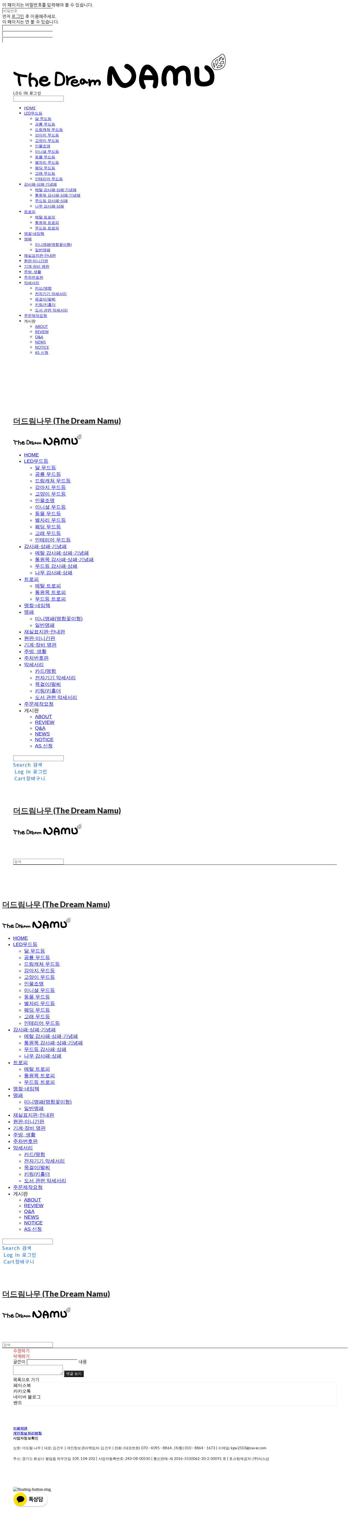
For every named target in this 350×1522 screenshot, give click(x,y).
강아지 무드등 (47, 135)
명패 (28, 238)
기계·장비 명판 (36, 266)
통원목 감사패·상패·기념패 (57, 195)
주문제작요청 (35, 315)
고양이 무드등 (47, 140)
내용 (82, 1362)
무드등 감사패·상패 (51, 200)
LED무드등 (33, 113)
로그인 (17, 16)
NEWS (40, 342)
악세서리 (31, 282)
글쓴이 (19, 1362)
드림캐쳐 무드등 (49, 129)
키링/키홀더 (45, 304)
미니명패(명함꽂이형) (53, 244)
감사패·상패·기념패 (40, 184)
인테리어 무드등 (49, 178)
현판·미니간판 (36, 260)
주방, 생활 (32, 271)
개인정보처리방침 (27, 1433)
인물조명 (42, 146)
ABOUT (41, 326)
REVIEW (42, 331)
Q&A (39, 336)
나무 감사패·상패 (49, 206)
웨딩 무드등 (45, 167)
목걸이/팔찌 (45, 299)
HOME (30, 107)
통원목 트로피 (47, 222)
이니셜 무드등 (47, 151)
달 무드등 (43, 118)
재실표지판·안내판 (40, 255)
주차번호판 (33, 277)
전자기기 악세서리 (51, 293)
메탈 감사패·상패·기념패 (56, 189)
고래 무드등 (45, 173)
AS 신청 (41, 352)
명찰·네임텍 (34, 233)
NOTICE (42, 347)
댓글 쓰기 (73, 1373)
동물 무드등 (45, 156)
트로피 (30, 211)
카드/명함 (43, 288)
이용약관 (20, 1428)
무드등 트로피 (47, 228)
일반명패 (42, 249)
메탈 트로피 (45, 217)
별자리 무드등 (47, 162)
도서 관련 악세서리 (51, 310)
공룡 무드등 (45, 124)
